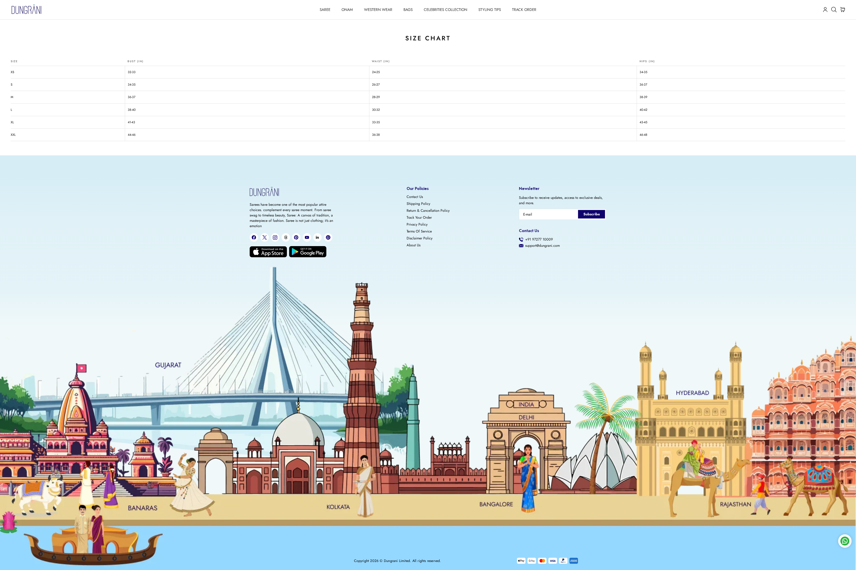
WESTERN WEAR (378, 9)
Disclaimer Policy (419, 238)
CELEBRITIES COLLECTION (445, 9)
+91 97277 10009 (539, 239)
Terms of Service (419, 231)
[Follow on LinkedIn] (317, 237)
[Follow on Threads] (286, 237)
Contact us (415, 197)
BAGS (408, 9)
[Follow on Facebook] (254, 237)
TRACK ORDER (524, 9)
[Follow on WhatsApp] (328, 237)
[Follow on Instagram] (275, 237)
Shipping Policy (418, 204)
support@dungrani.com (542, 245)
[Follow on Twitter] (264, 237)
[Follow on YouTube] (307, 237)
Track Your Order (419, 217)
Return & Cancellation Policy (428, 210)
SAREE (325, 9)
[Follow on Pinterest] (296, 237)
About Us (413, 245)
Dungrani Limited (397, 561)
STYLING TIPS (489, 9)
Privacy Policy (417, 224)
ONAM (347, 9)
